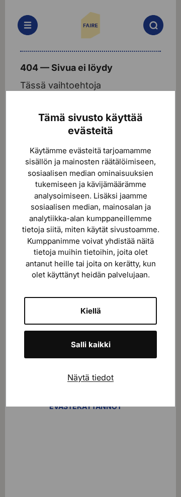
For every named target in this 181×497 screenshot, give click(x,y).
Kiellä (90, 311)
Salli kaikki (91, 344)
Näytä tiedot (90, 377)
